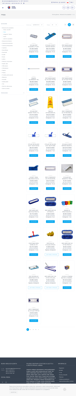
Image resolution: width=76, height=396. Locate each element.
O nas (60, 372)
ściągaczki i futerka (7, 34)
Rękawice (4, 77)
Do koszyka (34, 56)
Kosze (3, 56)
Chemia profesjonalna (7, 45)
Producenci (4, 92)
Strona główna (55, 14)
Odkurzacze (5, 65)
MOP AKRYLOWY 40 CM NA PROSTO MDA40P (67, 245)
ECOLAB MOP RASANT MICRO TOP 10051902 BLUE (33, 113)
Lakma (3, 59)
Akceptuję (13, 392)
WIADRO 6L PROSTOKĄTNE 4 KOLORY (67, 212)
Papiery (4, 70)
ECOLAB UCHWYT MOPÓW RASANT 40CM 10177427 (50, 46)
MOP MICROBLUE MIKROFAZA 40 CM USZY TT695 (34, 278)
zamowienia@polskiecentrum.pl (10, 1)
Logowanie (62, 2)
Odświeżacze (5, 68)
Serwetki (4, 79)
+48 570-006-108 (15, 3)
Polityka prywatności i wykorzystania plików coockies (66, 380)
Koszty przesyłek (63, 374)
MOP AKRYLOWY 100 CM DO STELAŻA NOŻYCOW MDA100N (50, 278)
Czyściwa (4, 47)
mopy (4, 32)
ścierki (4, 36)
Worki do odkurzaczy (7, 86)
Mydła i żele (5, 63)
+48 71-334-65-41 (24, 1)
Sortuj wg (28, 25)
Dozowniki (4, 52)
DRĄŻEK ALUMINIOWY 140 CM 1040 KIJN (34, 79)
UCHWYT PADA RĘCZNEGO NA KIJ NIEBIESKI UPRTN (34, 179)
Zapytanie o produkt (51, 254)
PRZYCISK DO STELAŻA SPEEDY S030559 (50, 245)
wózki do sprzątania (7, 38)
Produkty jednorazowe (7, 75)
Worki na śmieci (6, 88)
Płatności (61, 377)
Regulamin (61, 368)
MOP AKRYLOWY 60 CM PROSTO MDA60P (50, 212)
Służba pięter (5, 81)
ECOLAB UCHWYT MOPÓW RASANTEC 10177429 (67, 146)
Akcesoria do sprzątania (65, 14)
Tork (3, 84)
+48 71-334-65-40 (6, 3)
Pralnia (3, 72)
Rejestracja (55, 2)
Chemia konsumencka (7, 43)
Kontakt (61, 370)
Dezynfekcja (5, 50)
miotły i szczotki (7, 29)
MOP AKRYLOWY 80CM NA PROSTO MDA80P (34, 212)
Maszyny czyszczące (7, 61)
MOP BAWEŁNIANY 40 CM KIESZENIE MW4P (67, 46)
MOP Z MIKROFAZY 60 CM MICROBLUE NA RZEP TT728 (67, 113)
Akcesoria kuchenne (7, 41)
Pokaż (48, 25)
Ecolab (3, 54)
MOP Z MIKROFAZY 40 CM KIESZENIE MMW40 (50, 179)
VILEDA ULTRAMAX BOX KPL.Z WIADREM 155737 (67, 278)
